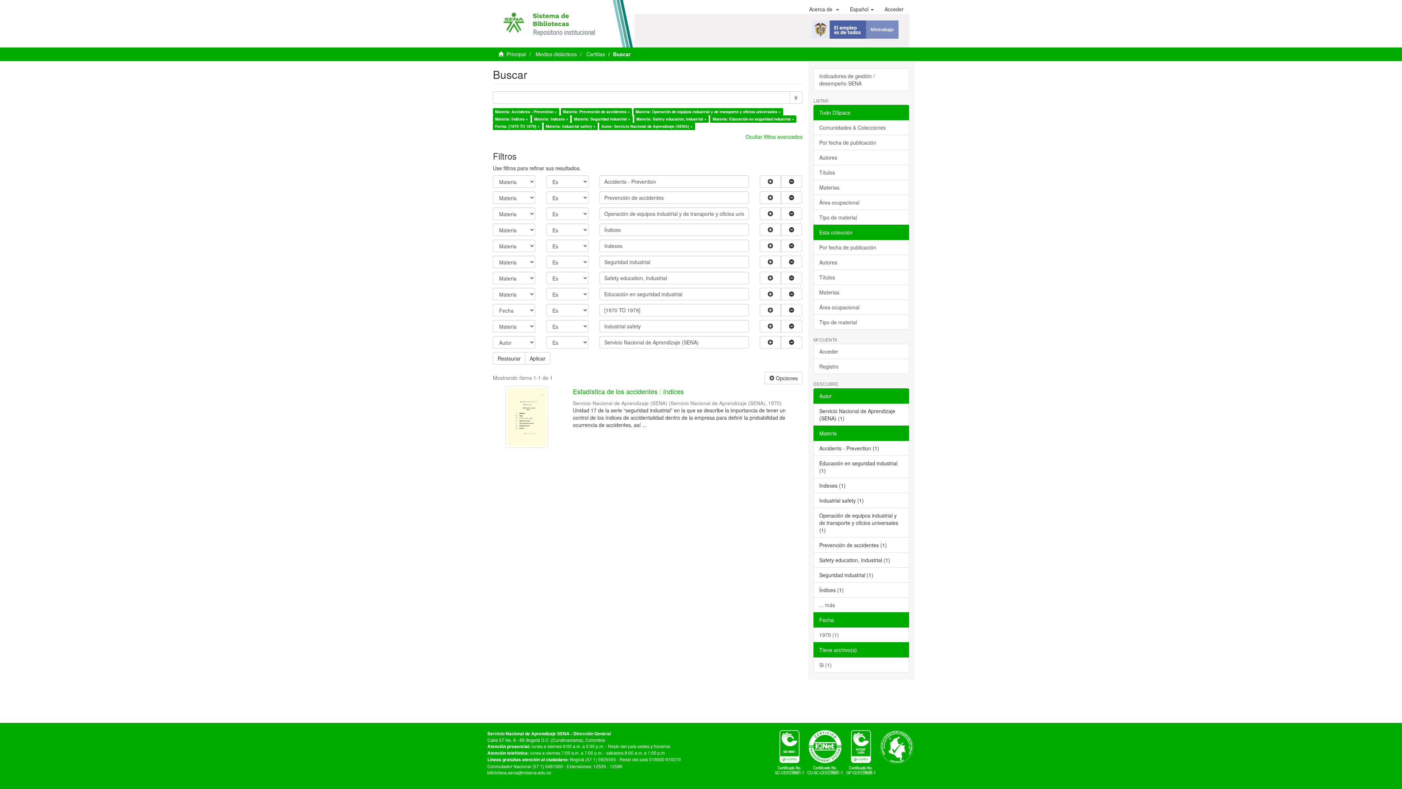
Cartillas (595, 54)
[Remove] (791, 181)
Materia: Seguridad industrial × (602, 119)
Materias (829, 187)
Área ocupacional (839, 202)
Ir (796, 97)
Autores (828, 157)
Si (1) (825, 664)
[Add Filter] (770, 181)
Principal (516, 54)
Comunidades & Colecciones (852, 127)
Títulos (827, 172)
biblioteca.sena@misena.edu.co (519, 772)
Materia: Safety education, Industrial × (671, 119)
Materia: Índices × (511, 119)
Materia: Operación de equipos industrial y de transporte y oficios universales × (708, 111)
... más (827, 605)
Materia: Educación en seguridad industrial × (753, 119)
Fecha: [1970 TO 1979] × (517, 126)
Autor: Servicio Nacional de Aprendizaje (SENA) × (647, 126)
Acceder (828, 351)
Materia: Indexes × (551, 119)
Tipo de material (838, 217)
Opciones (786, 378)
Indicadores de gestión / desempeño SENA (847, 79)
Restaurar (509, 358)
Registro (829, 366)
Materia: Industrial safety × (570, 126)
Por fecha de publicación (847, 142)
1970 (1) (829, 635)
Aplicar (537, 358)
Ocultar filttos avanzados (774, 136)
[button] (824, 9)
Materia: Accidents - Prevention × (526, 111)
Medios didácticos (556, 54)
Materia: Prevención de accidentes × (596, 111)
